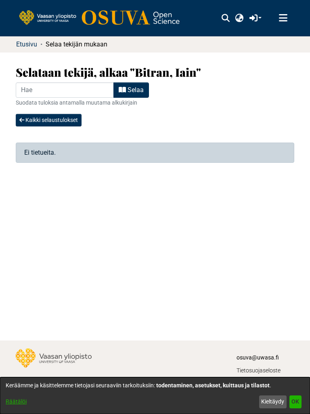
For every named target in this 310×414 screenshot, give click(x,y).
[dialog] (155, 395)
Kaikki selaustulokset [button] (51, 120)
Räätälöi (16, 401)
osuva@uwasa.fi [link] (258, 357)
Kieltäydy (272, 401)
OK (295, 401)
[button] (225, 18)
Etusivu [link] (26, 44)
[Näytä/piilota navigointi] (283, 18)
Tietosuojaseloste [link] (259, 370)
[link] (103, 18)
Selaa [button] (135, 90)
